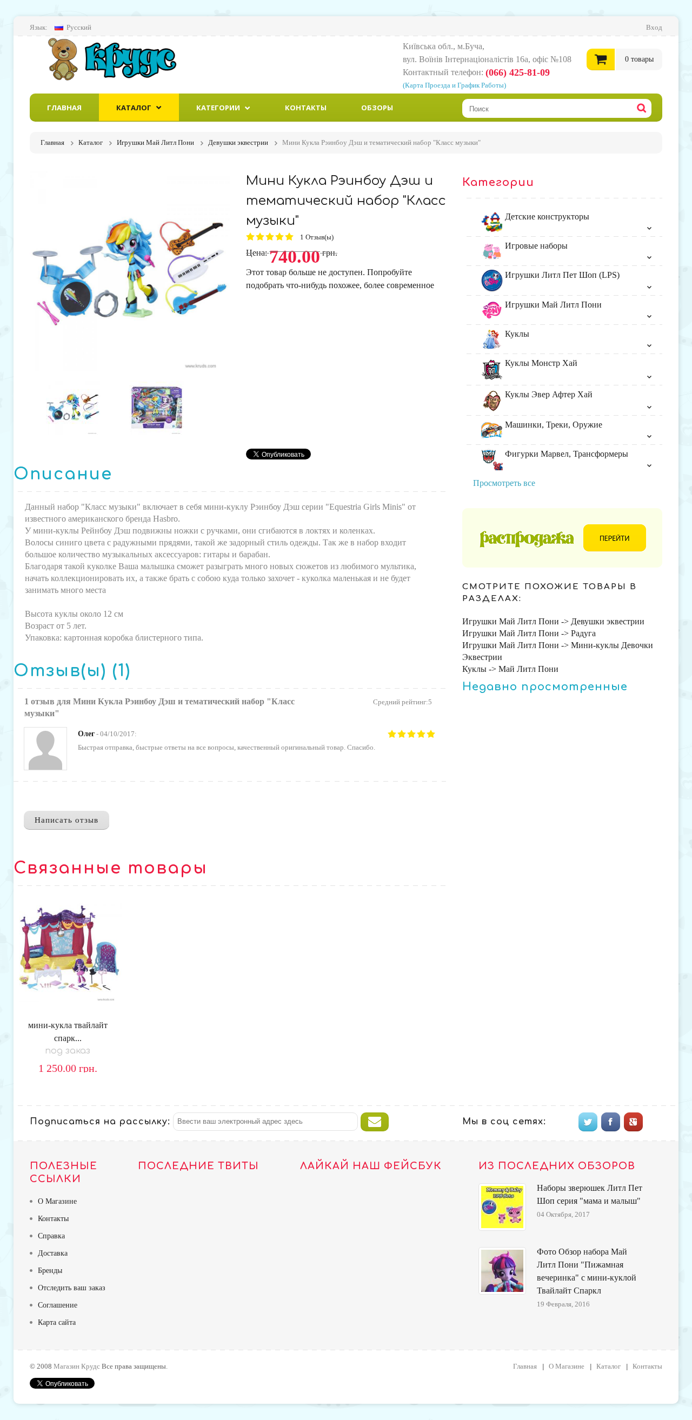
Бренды (50, 1270)
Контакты (306, 107)
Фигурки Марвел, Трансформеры (565, 453)
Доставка (53, 1253)
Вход (654, 27)
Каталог (133, 107)
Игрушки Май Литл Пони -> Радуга (529, 633)
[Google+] (633, 1121)
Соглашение (57, 1305)
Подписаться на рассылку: (100, 1121)
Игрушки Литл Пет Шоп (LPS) (561, 274)
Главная (64, 107)
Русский (78, 27)
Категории (218, 107)
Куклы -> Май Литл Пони (510, 669)
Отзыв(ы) (317, 237)
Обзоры (377, 107)
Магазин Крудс (121, 59)
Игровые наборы (535, 245)
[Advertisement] (337, 367)
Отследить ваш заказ (71, 1288)
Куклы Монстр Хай (540, 363)
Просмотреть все (504, 483)
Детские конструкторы (546, 216)
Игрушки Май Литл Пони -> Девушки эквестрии (553, 621)
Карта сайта (57, 1322)
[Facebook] (610, 1121)
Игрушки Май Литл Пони (552, 304)
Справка (51, 1236)
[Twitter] (587, 1121)
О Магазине (57, 1201)
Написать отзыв (66, 820)
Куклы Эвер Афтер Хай (548, 394)
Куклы (516, 333)
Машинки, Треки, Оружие (552, 424)
